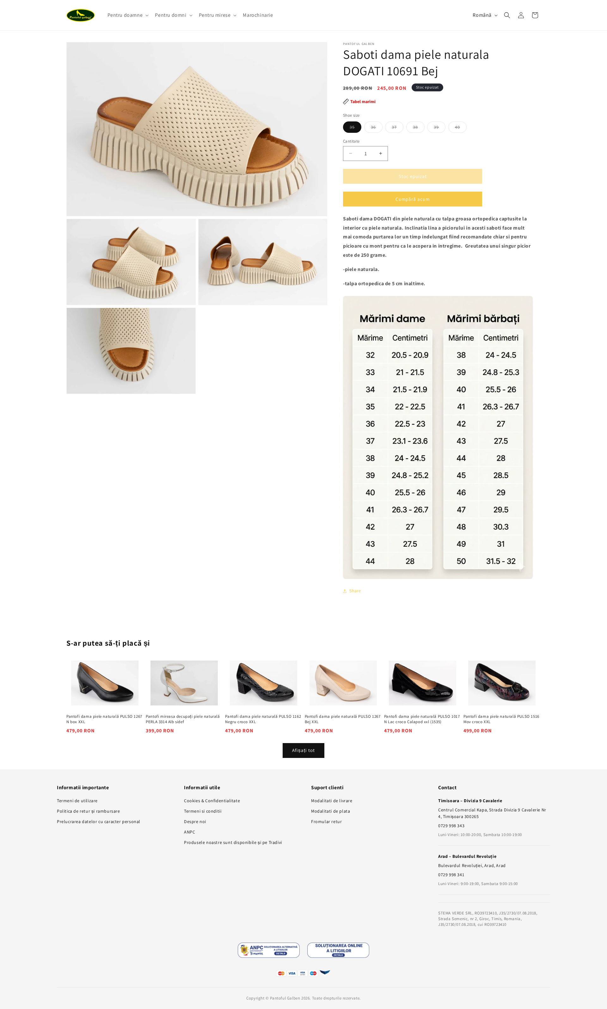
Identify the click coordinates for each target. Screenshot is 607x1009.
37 (397, 128)
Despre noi (195, 821)
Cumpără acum (412, 199)
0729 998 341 (451, 874)
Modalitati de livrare (332, 800)
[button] (127, 15)
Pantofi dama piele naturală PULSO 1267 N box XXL (104, 719)
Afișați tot (303, 750)
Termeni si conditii (202, 811)
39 (439, 128)
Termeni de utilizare (77, 800)
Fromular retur (326, 821)
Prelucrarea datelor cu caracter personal (98, 821)
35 (355, 128)
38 (419, 128)
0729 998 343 (451, 825)
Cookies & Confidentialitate (212, 800)
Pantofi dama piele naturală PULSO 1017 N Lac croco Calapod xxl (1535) (422, 719)
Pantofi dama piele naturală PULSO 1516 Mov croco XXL (501, 719)
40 (461, 128)
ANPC (189, 832)
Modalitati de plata (330, 811)
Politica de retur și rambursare (88, 811)
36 (377, 128)
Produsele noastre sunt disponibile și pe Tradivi (233, 842)
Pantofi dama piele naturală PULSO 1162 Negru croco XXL (263, 719)
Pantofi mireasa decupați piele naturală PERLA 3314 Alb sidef (183, 719)
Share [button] (355, 591)
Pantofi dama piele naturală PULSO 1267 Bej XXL (343, 719)
